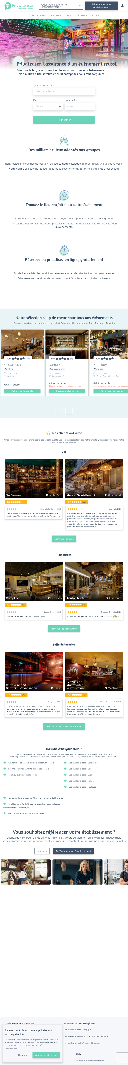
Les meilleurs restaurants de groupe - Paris (28, 768)
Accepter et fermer (46, 1055)
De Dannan (13, 495)
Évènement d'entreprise (87, 15)
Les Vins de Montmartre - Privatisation (75, 685)
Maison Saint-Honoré (81, 495)
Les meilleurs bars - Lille (80, 768)
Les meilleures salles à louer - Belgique (82, 1043)
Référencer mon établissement (101, 6)
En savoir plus (11, 1048)
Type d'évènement (44, 85)
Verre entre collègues (60, 15)
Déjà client (42, 851)
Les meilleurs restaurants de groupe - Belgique (86, 1036)
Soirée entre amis (37, 15)
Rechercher (64, 119)
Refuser (22, 1055)
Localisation (71, 100)
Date (36, 100)
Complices (13, 598)
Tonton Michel (76, 598)
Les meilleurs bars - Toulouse (82, 787)
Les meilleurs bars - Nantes (81, 781)
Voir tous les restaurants (64, 628)
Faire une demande (22, 391)
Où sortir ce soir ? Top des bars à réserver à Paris (31, 762)
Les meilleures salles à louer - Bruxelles (26, 813)
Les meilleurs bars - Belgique (77, 1029)
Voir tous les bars (64, 539)
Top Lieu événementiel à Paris (22, 774)
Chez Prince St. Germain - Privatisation (21, 687)
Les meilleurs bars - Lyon (80, 774)
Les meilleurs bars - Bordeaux (83, 762)
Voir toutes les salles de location (64, 726)
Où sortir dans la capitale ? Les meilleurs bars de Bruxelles (35, 798)
